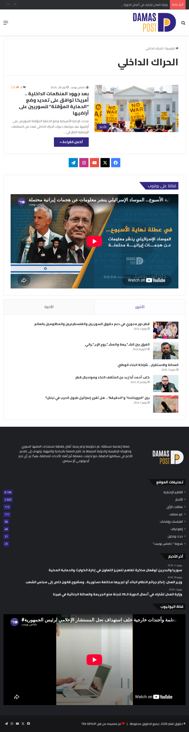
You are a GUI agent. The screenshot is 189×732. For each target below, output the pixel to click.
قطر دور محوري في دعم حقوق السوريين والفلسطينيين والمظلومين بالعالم (92, 324)
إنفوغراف (177, 529)
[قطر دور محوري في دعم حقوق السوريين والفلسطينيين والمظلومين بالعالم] (165, 330)
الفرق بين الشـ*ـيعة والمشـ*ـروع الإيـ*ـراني (117, 344)
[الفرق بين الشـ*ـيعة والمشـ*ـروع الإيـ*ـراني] (165, 350)
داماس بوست (78, 87)
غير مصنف (176, 514)
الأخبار (179, 499)
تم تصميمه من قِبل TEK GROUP (101, 723)
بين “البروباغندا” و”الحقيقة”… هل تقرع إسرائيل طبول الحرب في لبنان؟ (97, 398)
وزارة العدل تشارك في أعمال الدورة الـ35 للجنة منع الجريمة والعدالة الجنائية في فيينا (116, 4)
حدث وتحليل (175, 536)
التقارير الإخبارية (173, 492)
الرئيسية (170, 48)
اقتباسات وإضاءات (171, 521)
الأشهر (140, 306)
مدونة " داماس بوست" (168, 543)
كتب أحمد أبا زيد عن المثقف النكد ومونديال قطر (112, 377)
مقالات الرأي (174, 506)
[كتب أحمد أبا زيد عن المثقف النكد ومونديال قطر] (165, 383)
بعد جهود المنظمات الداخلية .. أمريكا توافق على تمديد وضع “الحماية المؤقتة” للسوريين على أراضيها (54, 103)
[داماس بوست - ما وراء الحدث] (154, 22)
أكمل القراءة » (71, 142)
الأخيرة (48, 306)
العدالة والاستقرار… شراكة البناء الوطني (148, 365)
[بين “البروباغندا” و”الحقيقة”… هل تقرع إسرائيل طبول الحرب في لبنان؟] (165, 404)
